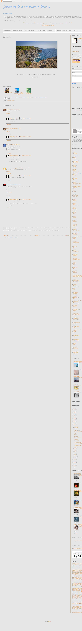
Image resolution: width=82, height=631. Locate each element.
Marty (7, 144)
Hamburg (75, 224)
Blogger (49, 621)
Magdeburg (75, 260)
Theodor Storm (76, 326)
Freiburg (74, 213)
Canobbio (75, 187)
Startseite (7, 30)
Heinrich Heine (77, 577)
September (76, 430)
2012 (75, 462)
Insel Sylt (74, 241)
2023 (75, 412)
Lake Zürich (75, 253)
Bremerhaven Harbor (77, 183)
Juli (75, 448)
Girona (74, 215)
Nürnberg (75, 285)
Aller (74, 150)
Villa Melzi (75, 338)
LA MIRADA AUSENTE (78, 524)
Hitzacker (75, 234)
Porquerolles (33, 97)
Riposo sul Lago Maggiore (76, 593)
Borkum (74, 179)
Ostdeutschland (76, 287)
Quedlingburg (75, 294)
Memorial (78, 584)
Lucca (73, 583)
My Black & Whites (77, 391)
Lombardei (75, 255)
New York (75, 279)
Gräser (73, 576)
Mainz (74, 264)
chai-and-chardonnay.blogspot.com (12, 168)
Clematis (73, 571)
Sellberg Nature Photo (78, 516)
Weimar (74, 343)
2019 (75, 418)
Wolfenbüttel (75, 348)
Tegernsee (75, 323)
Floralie (7, 109)
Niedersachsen (76, 280)
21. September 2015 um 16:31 (14, 144)
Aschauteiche (75, 154)
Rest (75, 433)
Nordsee (74, 284)
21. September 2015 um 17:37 (25, 155)
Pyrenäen (75, 293)
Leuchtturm (75, 254)
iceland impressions (76, 349)
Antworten (8, 113)
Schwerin (75, 311)
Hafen (74, 220)
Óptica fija (75, 533)
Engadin (74, 208)
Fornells (74, 211)
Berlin (74, 174)
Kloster (74, 249)
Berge (74, 170)
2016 (75, 423)
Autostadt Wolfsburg (76, 160)
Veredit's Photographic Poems (26, 7)
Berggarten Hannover (77, 173)
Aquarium (75, 153)
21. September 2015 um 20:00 (25, 168)
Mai (75, 451)
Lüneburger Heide (76, 259)
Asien (74, 157)
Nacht (73, 586)
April (75, 453)
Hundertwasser (74, 579)
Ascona (74, 156)
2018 (75, 420)
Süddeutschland (76, 321)
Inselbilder (74, 580)
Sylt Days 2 (11, 92)
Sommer (44, 97)
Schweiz (74, 310)
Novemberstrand (75, 589)
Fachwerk (75, 209)
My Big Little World (77, 473)
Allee (79, 563)
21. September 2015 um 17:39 (25, 118)
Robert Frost (75, 301)
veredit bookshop (18, 30)
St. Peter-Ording (76, 317)
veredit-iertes (76, 376)
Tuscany (74, 330)
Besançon (75, 177)
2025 (75, 409)
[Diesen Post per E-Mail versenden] (4, 98)
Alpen (74, 152)
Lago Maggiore (76, 251)
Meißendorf (75, 270)
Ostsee (74, 288)
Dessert (73, 572)
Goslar (74, 217)
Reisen (36, 97)
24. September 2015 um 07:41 (25, 199)
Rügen (74, 302)
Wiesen (80, 605)
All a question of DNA (78, 431)
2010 (75, 465)
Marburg (74, 266)
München (75, 277)
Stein (46, 97)
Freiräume (25, 97)
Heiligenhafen (75, 228)
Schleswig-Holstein (76, 309)
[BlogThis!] (5, 98)
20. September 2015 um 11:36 (14, 109)
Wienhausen (76, 605)
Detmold (74, 199)
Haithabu (75, 221)
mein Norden (75, 353)
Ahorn (77, 563)
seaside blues (40, 97)
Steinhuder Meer (76, 319)
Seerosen (77, 596)
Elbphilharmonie (76, 205)
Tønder (74, 331)
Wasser (74, 603)
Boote (79, 568)
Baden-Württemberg (76, 162)
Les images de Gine (77, 490)
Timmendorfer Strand (77, 328)
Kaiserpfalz (75, 246)
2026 (75, 408)
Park (74, 289)
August (75, 447)
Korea (74, 250)
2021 (75, 415)
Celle (74, 190)
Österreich (75, 355)
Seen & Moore (75, 313)
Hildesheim (75, 233)
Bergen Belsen (76, 171)
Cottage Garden (76, 196)
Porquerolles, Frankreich (11, 100)
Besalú (74, 175)
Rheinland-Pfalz (76, 297)
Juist (74, 245)
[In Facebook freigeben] (8, 98)
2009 (75, 467)
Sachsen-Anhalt (76, 304)
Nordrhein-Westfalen (77, 283)
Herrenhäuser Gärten (77, 230)
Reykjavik (75, 296)
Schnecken (74, 595)
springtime (74, 612)
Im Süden (76, 439)
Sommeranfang (29, 93)
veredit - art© (76, 384)
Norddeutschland (76, 281)
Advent (73, 563)
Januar (75, 457)
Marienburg (75, 267)
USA (74, 332)
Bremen (74, 182)
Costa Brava (75, 195)
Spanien (74, 315)
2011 (75, 464)
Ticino (74, 327)
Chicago (74, 191)
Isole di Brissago (76, 242)
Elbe (74, 204)
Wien (74, 344)
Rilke (74, 298)
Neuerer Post (6, 235)
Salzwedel (75, 305)
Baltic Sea (75, 165)
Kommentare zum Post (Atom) (13, 237)
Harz (74, 226)
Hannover (75, 225)
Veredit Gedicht (75, 602)
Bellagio (74, 169)
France (22, 97)
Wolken (73, 606)
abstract (77, 606)
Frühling (77, 574)
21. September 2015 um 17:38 (25, 136)
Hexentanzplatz (76, 232)
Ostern (73, 590)
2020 (75, 417)
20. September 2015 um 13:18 (15, 128)
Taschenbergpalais (76, 322)
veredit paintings (30, 30)
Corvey (74, 194)
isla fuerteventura (76, 351)
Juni (75, 450)
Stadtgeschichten (76, 318)
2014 (75, 459)
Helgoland (75, 229)
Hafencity (76, 576)
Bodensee (75, 178)
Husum (74, 237)
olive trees (74, 611)
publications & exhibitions (46, 30)
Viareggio (75, 336)
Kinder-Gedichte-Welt (64, 30)
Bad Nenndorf (75, 161)
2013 (75, 461)
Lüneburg (75, 258)
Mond (73, 585)
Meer (74, 268)
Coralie (74, 192)
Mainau (74, 263)
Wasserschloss (76, 340)
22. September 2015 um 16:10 (14, 184)
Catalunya (75, 188)
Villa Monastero (76, 339)
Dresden (74, 200)
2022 (75, 414)
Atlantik (74, 158)
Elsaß (74, 207)
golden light (79, 607)
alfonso (7, 184)
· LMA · (7, 192)
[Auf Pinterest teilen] (9, 98)
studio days (78, 612)
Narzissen (78, 586)
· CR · (11, 192)
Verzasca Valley (76, 335)
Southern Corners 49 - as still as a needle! (18, 93)
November (76, 427)
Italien (74, 243)
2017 (75, 421)
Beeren (80, 565)
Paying (75, 434)
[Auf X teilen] (6, 98)
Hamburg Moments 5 (78, 443)
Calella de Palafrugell (77, 186)
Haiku (79, 576)
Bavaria (74, 166)
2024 (75, 411)
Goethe (74, 216)
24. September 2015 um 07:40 (25, 175)
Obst (79, 589)
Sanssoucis (75, 306)
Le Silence (76, 436)
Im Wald (74, 238)
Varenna (74, 334)
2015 (75, 424)
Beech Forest (76, 565)
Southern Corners (76, 314)
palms (78, 611)
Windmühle (75, 347)
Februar (75, 456)
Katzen (74, 247)
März (75, 454)
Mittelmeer (29, 97)
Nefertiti (7, 128)
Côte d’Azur (75, 198)
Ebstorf (74, 203)
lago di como (75, 352)
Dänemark (80, 572)
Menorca (74, 271)
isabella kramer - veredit (13, 118)
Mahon (74, 262)
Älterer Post (67, 235)
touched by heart (77, 440)
